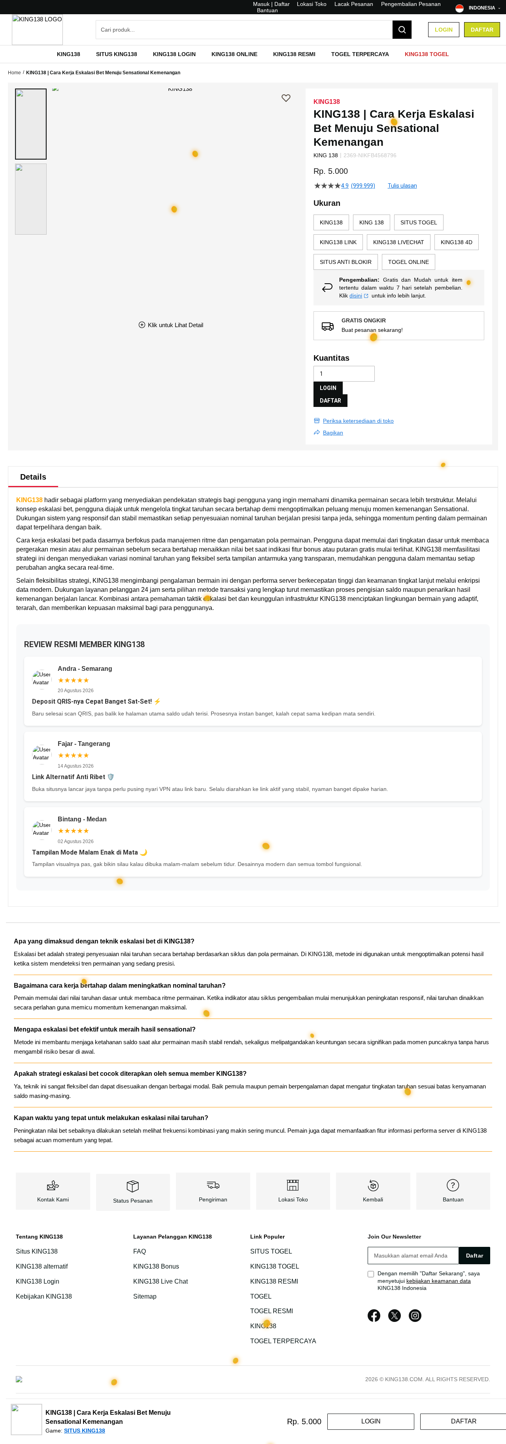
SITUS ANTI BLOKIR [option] (346, 262)
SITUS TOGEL (271, 1251)
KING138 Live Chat (160, 1281)
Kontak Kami (53, 1199)
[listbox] (398, 242)
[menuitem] (68, 54)
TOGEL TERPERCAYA (283, 1341)
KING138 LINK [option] (338, 242)
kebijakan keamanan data (438, 1281)
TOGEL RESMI (271, 1311)
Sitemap (145, 1296)
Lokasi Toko (312, 4)
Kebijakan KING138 (44, 1296)
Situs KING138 (37, 1251)
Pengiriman (213, 1199)
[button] (31, 124)
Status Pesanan (133, 1200)
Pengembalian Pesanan (411, 4)
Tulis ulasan (402, 185)
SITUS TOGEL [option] (418, 222)
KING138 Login (37, 1281)
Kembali (373, 1199)
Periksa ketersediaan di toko (358, 421)
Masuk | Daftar (271, 4)
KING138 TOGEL (274, 1266)
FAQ (139, 1251)
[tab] (33, 477)
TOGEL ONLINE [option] (408, 262)
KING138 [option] (331, 222)
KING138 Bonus (156, 1266)
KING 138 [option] (371, 222)
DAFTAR (330, 400)
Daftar (482, 29)
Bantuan (267, 10)
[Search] (402, 30)
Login (444, 29)
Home (14, 72)
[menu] (253, 54)
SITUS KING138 (84, 1430)
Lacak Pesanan (353, 4)
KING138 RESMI (274, 1281)
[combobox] (254, 29)
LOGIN (328, 388)
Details (33, 477)
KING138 (29, 500)
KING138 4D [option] (456, 242)
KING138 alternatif (42, 1266)
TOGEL (261, 1296)
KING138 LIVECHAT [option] (398, 242)
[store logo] (37, 29)
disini (355, 295)
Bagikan (333, 432)
